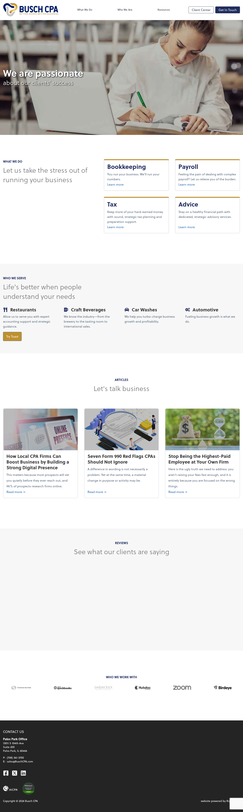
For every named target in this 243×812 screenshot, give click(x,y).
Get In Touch (228, 10)
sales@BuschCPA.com (20, 761)
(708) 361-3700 (15, 758)
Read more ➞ (40, 491)
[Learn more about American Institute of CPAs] (10, 788)
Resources (164, 10)
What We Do (84, 10)
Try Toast (12, 336)
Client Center (201, 10)
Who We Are (125, 10)
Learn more (129, 184)
